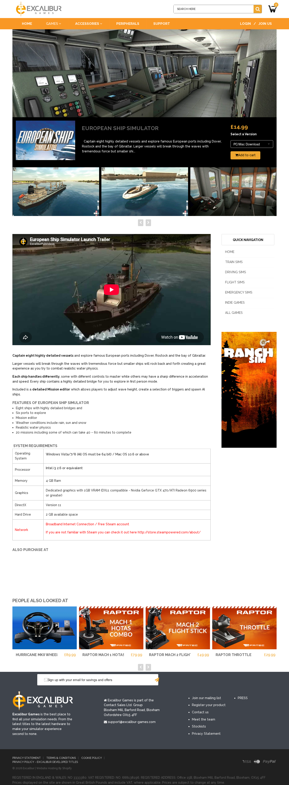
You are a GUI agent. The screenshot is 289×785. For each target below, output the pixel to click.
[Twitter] (207, 680)
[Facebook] (193, 680)
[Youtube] (220, 680)
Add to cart (247, 155)
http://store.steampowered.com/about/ (169, 532)
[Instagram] (234, 680)
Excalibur (28, 768)
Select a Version (244, 134)
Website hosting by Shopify (54, 768)
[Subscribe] (156, 679)
